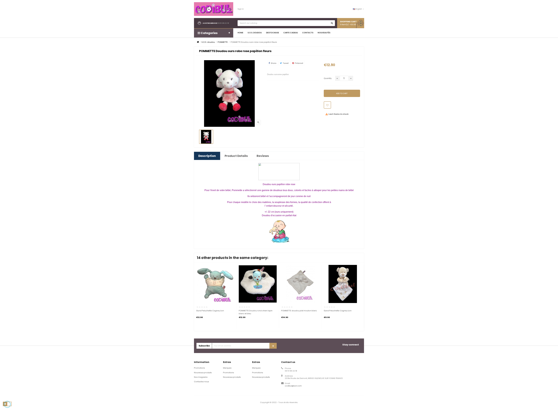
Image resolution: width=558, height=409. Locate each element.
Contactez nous (201, 381)
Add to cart (342, 93)
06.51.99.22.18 (223, 23)
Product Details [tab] (236, 156)
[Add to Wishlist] (327, 105)
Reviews (263, 156)
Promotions (199, 368)
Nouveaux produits (203, 372)
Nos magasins (201, 377)
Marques (227, 368)
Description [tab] (207, 156)
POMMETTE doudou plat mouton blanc (299, 310)
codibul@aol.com (293, 385)
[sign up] (273, 346)
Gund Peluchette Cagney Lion (210, 310)
